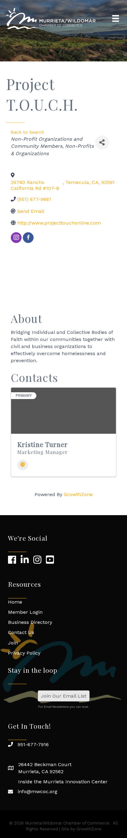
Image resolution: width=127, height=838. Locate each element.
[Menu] (115, 18)
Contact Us (21, 632)
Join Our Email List (63, 696)
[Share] (102, 142)
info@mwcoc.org (37, 791)
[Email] (22, 465)
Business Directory (30, 622)
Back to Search (27, 132)
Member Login (25, 612)
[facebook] (28, 237)
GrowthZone (78, 494)
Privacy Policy (24, 653)
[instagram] (16, 237)
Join (13, 643)
